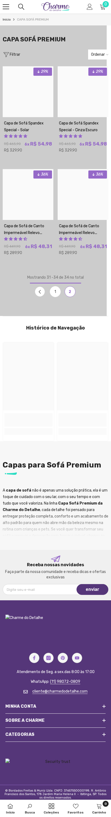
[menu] (6, 7)
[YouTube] (77, 658)
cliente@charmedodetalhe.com (60, 691)
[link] (28, 420)
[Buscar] (21, 7)
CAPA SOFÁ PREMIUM (33, 19)
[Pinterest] (63, 658)
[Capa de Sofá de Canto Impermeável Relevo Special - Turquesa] (83, 194)
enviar (92, 589)
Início (7, 19)
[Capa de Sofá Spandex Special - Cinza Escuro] (83, 91)
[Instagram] (48, 658)
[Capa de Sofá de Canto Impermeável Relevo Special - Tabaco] (28, 194)
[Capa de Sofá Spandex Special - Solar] (28, 91)
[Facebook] (34, 658)
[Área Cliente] (90, 7)
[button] (15, 136)
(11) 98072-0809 (65, 681)
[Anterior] (40, 292)
